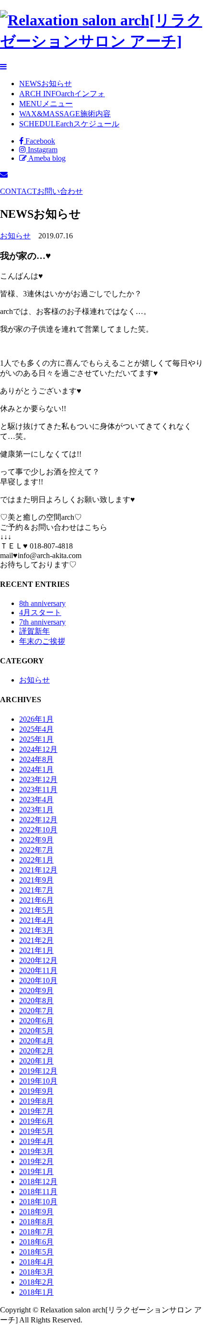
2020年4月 (36, 1041)
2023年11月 (38, 789)
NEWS (45, 83)
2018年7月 (36, 1232)
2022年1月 (36, 860)
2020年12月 (38, 960)
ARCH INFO (62, 94)
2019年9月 (36, 1091)
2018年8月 (36, 1222)
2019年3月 (36, 1151)
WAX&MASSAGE (65, 114)
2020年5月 (36, 1031)
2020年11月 (38, 970)
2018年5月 (36, 1252)
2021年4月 (36, 920)
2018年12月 (38, 1181)
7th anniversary (42, 622)
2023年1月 (36, 810)
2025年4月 (36, 729)
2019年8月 (36, 1101)
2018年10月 (38, 1202)
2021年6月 (36, 900)
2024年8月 (36, 759)
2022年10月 (38, 830)
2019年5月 (36, 1131)
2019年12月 (38, 1071)
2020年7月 (36, 1011)
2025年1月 (36, 739)
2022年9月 (36, 840)
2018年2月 (36, 1282)
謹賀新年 (34, 631)
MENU (46, 104)
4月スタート (40, 612)
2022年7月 (36, 850)
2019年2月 (36, 1161)
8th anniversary (42, 603)
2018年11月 (38, 1191)
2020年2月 (36, 1051)
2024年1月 (36, 769)
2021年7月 (36, 890)
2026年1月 (36, 719)
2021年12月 (38, 870)
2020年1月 (36, 1061)
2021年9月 (36, 880)
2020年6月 (36, 1021)
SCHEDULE (69, 124)
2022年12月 (38, 820)
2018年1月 (36, 1292)
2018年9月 (36, 1212)
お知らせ (15, 236)
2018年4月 (36, 1262)
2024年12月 (38, 749)
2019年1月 (36, 1171)
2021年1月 (36, 950)
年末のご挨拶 (42, 641)
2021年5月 (36, 910)
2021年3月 (36, 930)
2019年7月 (36, 1111)
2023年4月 (36, 799)
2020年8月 (36, 1001)
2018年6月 (36, 1242)
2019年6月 (36, 1121)
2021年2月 (36, 940)
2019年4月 (36, 1141)
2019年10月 (38, 1081)
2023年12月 (38, 779)
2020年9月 (36, 990)
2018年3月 (36, 1272)
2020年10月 (38, 980)
